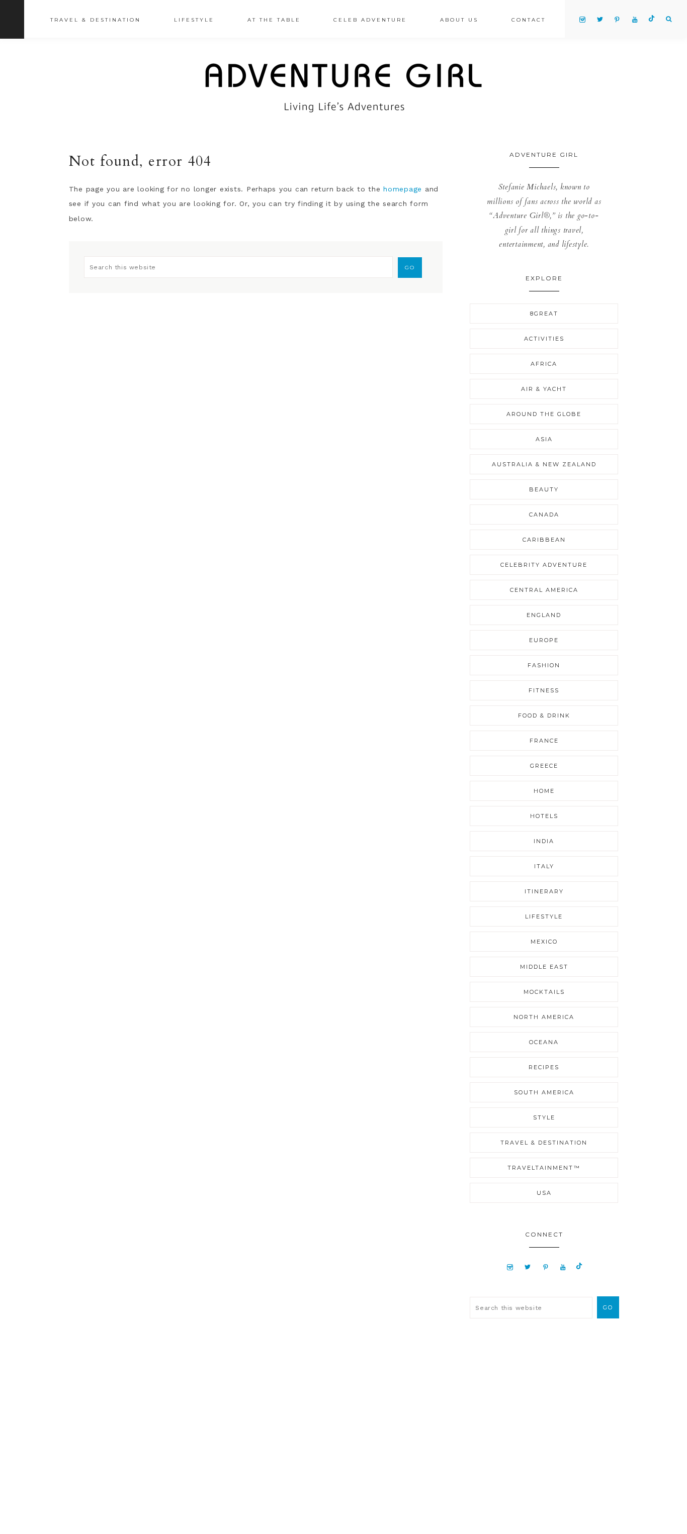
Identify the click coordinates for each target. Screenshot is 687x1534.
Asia (544, 439)
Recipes (544, 1067)
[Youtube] (563, 1267)
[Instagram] (510, 1267)
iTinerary (544, 891)
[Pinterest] (545, 1267)
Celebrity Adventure (543, 564)
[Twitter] (527, 1267)
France (544, 740)
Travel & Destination (543, 1142)
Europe (544, 640)
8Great (544, 313)
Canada (544, 514)
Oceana (544, 1042)
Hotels (544, 816)
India (544, 841)
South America (544, 1092)
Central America (544, 589)
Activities (544, 338)
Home (544, 790)
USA (544, 1192)
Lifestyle (544, 916)
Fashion (544, 665)
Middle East (544, 966)
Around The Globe (543, 414)
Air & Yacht (544, 388)
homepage (402, 189)
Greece (544, 765)
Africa (544, 363)
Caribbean (544, 539)
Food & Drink (544, 715)
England (544, 615)
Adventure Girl (343, 88)
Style (544, 1117)
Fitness (544, 690)
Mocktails (544, 991)
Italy (544, 866)
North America (543, 1016)
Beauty (544, 489)
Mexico (544, 941)
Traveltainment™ (543, 1167)
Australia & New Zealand (544, 464)
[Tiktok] (579, 1267)
